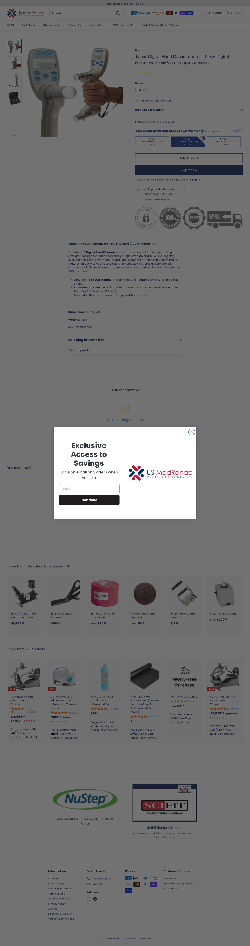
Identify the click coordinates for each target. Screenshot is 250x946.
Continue (89, 500)
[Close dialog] (192, 432)
